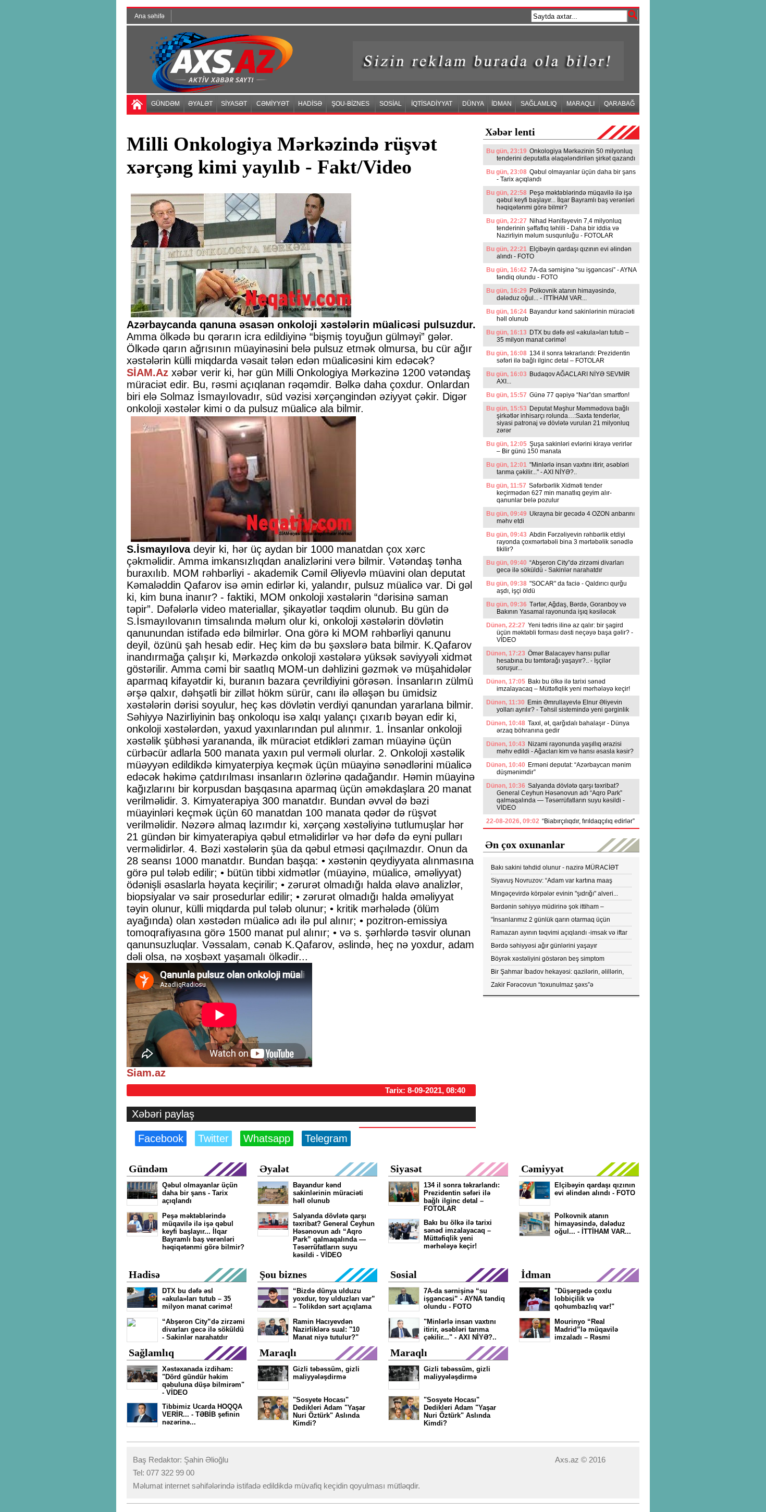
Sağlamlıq (151, 1352)
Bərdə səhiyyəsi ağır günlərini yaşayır (544, 945)
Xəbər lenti (510, 132)
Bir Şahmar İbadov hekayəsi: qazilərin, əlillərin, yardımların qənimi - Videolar (557, 972)
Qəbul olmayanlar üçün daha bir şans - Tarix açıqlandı (566, 175)
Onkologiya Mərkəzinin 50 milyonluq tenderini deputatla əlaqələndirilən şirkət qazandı (566, 154)
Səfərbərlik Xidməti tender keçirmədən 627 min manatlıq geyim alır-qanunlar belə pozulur (554, 493)
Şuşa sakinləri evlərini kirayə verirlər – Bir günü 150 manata (564, 447)
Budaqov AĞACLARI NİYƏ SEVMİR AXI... (563, 377)
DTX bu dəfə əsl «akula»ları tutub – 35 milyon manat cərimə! (563, 336)
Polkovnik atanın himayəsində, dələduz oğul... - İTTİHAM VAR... (556, 294)
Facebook (160, 1138)
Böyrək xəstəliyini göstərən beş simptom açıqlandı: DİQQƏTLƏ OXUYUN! (547, 959)
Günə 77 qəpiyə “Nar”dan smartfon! (579, 395)
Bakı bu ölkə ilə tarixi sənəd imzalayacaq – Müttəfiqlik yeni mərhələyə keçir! (563, 685)
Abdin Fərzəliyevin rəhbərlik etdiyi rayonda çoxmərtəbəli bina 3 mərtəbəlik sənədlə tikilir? (565, 542)
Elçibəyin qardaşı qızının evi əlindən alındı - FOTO (564, 252)
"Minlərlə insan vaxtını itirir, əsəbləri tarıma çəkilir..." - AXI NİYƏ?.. (563, 468)
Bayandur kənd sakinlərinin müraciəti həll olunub (566, 315)
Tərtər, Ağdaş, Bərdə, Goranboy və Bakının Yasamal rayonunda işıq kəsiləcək (561, 608)
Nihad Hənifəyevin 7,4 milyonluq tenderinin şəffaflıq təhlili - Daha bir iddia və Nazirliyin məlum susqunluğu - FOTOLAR (559, 228)
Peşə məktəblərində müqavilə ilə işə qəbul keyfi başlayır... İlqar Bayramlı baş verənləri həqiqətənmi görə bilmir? (566, 200)
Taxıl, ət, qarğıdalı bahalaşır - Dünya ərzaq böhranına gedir (563, 727)
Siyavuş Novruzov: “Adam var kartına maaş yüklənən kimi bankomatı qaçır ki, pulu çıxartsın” (558, 881)
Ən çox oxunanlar (525, 844)
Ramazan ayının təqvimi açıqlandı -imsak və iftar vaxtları (559, 933)
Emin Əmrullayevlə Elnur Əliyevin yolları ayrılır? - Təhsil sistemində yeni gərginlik (563, 706)
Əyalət (274, 1168)
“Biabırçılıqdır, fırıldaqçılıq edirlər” (588, 821)
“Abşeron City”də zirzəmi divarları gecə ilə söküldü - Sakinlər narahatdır (560, 566)
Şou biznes (283, 1274)
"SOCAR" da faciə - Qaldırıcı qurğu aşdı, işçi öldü (562, 587)
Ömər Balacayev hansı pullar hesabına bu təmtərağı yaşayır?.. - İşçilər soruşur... (554, 661)
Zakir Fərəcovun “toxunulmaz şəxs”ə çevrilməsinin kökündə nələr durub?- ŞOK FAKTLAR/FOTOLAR (550, 985)
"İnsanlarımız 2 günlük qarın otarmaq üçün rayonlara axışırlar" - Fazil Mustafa (550, 920)
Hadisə (144, 1274)
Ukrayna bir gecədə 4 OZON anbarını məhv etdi (566, 517)
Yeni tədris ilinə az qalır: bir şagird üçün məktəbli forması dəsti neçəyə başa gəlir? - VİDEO (565, 632)
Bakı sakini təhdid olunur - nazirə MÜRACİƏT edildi (555, 868)
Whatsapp (266, 1138)
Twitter (213, 1138)
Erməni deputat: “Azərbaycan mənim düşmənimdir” (564, 768)
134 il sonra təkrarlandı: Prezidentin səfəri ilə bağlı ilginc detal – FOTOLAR (563, 357)
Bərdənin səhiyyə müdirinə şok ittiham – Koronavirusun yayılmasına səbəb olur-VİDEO (556, 907)
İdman (536, 1274)
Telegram (326, 1138)
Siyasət (406, 1168)
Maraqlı (278, 1352)
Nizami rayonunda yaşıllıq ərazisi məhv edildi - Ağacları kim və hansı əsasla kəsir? (565, 747)
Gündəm (148, 1168)
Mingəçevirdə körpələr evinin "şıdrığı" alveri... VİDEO (554, 894)
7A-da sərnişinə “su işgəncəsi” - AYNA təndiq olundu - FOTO (566, 273)
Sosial (403, 1274)
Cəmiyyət (542, 1168)
